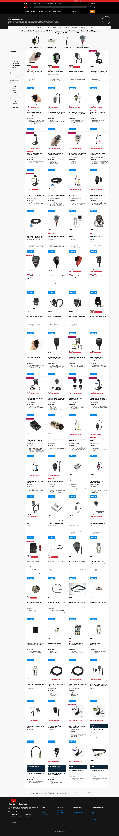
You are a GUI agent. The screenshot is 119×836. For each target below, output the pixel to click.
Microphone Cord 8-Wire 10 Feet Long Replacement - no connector (77, 603)
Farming (44, 3)
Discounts (83, 27)
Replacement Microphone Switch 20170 (98, 602)
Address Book (60, 817)
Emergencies (61, 3)
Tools (93, 11)
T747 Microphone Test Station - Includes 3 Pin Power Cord (34, 562)
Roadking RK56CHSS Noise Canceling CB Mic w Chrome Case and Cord (77, 154)
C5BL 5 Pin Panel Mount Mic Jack (34, 602)
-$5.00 (93, 51)
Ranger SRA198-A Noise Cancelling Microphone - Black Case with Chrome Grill (35, 73)
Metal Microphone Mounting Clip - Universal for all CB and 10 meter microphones (76, 645)
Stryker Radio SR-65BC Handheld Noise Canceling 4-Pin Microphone (56, 774)
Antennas (33, 11)
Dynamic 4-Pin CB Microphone (33, 357)
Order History (60, 814)
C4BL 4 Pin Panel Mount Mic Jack (55, 643)
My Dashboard (60, 812)
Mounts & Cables (42, 11)
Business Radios (50, 3)
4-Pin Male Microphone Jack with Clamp (35, 684)
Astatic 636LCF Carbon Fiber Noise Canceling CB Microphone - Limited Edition (34, 277)
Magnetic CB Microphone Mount (76, 480)
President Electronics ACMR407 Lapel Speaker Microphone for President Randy (35, 522)
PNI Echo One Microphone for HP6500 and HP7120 (77, 562)
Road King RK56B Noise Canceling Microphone (97, 113)
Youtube (94, 821)
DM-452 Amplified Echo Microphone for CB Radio (35, 317)
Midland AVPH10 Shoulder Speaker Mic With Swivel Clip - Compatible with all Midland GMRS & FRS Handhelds (56, 399)
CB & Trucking (30, 27)
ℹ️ (80, 1)
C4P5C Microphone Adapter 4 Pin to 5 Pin (56, 440)
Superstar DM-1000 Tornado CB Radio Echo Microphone (98, 317)
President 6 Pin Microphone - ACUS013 (56, 275)
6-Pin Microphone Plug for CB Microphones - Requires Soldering (97, 562)
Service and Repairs (78, 812)
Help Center (76, 814)
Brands (59, 11)
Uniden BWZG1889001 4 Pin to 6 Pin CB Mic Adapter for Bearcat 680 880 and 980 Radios (35, 481)
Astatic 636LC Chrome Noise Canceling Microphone (77, 235)
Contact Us (94, 814)
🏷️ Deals (93, 3)
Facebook (94, 819)
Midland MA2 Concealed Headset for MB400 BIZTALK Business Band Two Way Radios (35, 726)
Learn (81, 11)
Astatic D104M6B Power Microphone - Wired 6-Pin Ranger (35, 399)
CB (43, 810)
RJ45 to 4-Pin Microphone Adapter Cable (35, 773)
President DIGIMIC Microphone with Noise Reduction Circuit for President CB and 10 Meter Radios (56, 73)
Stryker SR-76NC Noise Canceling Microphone (76, 72)
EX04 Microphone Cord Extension (97, 770)
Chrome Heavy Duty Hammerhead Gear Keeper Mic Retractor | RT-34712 (56, 113)
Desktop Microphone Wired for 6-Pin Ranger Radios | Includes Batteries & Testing (77, 772)
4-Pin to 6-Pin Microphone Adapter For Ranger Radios (98, 154)
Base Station (40, 27)
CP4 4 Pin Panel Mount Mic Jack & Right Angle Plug (56, 603)
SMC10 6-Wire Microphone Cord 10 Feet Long (56, 685)
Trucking (36, 3)
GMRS (56, 3)
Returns (75, 817)
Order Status (76, 810)
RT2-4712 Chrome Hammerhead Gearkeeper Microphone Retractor (76, 521)
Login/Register (60, 810)
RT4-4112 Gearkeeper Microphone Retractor (97, 440)
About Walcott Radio (97, 810)
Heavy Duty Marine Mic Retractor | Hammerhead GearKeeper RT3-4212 (77, 113)
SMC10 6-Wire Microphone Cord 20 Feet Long (77, 685)
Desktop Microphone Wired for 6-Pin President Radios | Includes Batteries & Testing (99, 731)
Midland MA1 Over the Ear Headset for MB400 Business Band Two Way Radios (98, 685)
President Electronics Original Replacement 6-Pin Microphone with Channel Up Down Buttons (98, 359)
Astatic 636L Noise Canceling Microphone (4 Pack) (75, 399)
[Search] (86, 7)
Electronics (45, 814)
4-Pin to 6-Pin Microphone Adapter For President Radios (77, 440)
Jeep (40, 3)
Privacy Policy (95, 817)
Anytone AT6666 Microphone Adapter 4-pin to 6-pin (78, 194)
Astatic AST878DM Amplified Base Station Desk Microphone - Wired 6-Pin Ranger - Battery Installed (98, 399)
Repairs (74, 11)
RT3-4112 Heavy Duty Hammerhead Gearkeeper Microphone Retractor (55, 480)
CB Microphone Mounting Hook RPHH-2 (56, 561)
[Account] (90, 7)
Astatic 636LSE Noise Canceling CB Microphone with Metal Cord (97, 235)
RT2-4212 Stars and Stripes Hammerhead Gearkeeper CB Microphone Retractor (96, 481)
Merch (91, 27)
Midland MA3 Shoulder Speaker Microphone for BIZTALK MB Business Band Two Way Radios (56, 726)
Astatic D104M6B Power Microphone (98, 275)
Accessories (52, 11)
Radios (26, 11)
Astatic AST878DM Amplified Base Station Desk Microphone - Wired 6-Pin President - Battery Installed (35, 195)
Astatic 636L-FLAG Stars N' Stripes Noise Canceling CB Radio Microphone (56, 235)
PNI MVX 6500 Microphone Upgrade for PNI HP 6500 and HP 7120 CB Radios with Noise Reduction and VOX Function (98, 522)
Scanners (74, 27)
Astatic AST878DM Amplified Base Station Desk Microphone (34, 154)
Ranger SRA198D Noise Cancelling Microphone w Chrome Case (55, 154)
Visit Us (87, 11)
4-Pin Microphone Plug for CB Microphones (96, 644)
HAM (48, 27)
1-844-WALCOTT (28, 3)
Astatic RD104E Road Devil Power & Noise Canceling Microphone (76, 276)
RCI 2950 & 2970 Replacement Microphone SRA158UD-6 (54, 317)
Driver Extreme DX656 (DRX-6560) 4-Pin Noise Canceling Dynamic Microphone (98, 72)
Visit (93, 812)
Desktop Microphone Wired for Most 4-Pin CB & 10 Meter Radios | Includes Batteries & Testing (77, 726)
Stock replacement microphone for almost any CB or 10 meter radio (77, 317)
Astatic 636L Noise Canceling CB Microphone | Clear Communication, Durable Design (35, 114)
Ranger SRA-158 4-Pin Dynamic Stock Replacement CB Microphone (56, 358)
